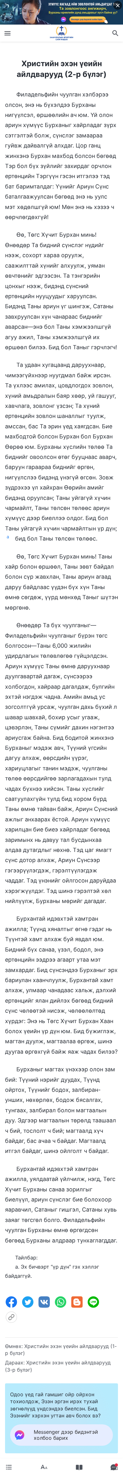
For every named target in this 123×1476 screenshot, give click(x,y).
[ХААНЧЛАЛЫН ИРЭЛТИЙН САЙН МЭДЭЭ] (61, 33)
